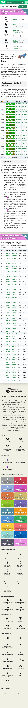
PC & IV (24, 6)
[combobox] (13, 2)
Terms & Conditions (7, 701)
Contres (15, 6)
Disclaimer (20, 693)
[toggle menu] (23, 2)
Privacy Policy (7, 693)
